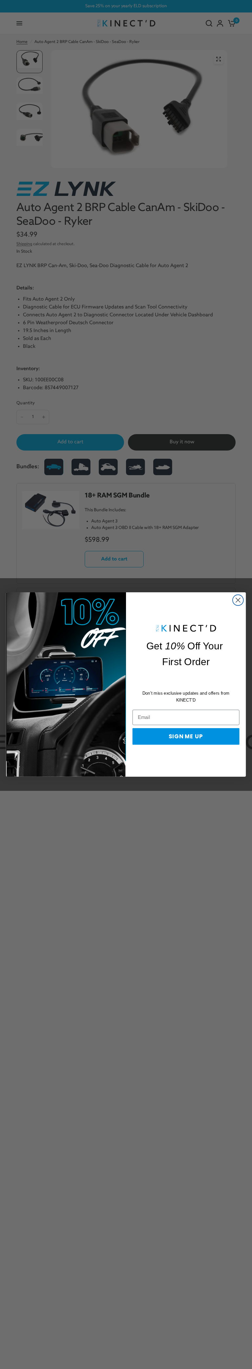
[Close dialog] (238, 600)
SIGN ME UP (186, 736)
